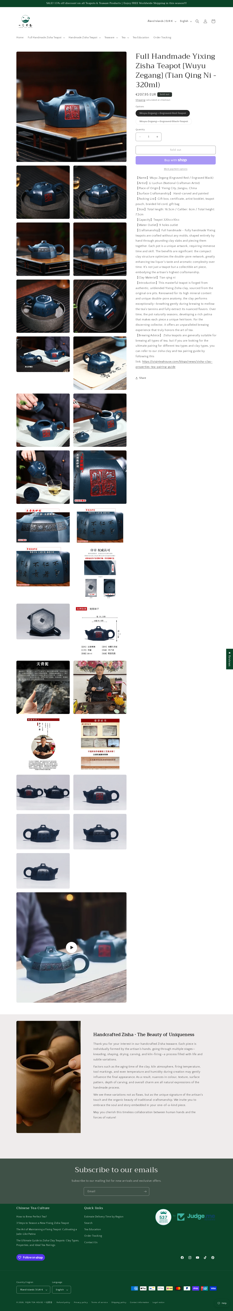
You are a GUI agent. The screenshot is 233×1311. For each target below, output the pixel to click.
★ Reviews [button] (229, 659)
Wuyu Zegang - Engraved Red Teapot (164, 114)
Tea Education (92, 1229)
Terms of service (99, 1302)
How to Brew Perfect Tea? (31, 1216)
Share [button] (142, 377)
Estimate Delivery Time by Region (103, 1216)
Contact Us (90, 1242)
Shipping (140, 100)
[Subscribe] (145, 1191)
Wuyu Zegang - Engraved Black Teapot (165, 122)
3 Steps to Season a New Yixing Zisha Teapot (42, 1222)
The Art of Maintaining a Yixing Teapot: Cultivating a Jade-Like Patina (46, 1231)
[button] (46, 37)
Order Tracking (93, 1235)
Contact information (139, 1302)
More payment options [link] (175, 169)
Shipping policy (119, 1302)
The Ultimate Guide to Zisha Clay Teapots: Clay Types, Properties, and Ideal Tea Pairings (47, 1242)
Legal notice (158, 1302)
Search (88, 1222)
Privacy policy (81, 1302)
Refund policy (63, 1302)
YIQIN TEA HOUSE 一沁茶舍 (39, 1303)
